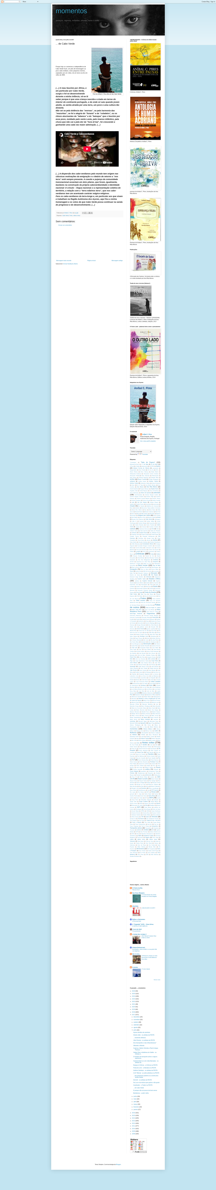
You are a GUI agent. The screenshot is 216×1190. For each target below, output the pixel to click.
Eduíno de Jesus (135, 575)
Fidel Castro (133, 594)
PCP (133, 760)
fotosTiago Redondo (136, 613)
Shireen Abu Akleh (149, 803)
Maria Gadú (152, 708)
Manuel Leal (155, 702)
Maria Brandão (156, 706)
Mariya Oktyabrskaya (135, 717)
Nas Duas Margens (138, 893)
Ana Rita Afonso (151, 487)
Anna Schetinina (154, 490)
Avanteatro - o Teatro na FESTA (142, 1085)
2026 (133, 991)
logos (138, 687)
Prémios (132, 773)
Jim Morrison (133, 653)
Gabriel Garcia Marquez (148, 619)
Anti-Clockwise (138, 494)
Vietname (132, 841)
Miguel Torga (151, 723)
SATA (151, 798)
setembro (137, 1025)
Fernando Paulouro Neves (145, 590)
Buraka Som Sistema (137, 519)
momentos (71, 11)
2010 (133, 1128)
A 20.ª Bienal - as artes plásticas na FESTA (146, 1073)
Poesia (158, 767)
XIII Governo (140, 849)
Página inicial (91, 260)
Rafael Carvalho (143, 779)
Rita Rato (141, 786)
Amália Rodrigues (153, 479)
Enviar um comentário (65, 225)
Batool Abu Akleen (137, 509)
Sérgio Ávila (133, 801)
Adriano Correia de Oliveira (141, 468)
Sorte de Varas (156, 809)
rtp (148, 790)
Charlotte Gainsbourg (148, 536)
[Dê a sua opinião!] (85, 213)
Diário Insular (143, 565)
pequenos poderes (144, 763)
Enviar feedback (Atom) (70, 264)
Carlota (138, 526)
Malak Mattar (147, 696)
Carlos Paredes (139, 525)
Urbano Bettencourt (155, 831)
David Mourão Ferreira (153, 557)
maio (135, 1099)
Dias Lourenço (136, 567)
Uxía (137, 833)
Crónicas (140, 554)
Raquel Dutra (133, 780)
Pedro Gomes (133, 761)
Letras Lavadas (155, 681)
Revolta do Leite (141, 784)
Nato (137, 738)
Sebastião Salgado (146, 799)
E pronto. (135, 967)
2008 (133, 1134)
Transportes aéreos (136, 828)
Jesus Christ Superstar (153, 651)
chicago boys (150, 538)
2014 (133, 1118)
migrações (143, 723)
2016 (133, 1113)
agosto (136, 1027)
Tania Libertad (156, 814)
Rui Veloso (141, 792)
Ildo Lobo (145, 640)
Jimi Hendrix (142, 653)
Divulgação (133, 569)
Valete (139, 835)
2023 (133, 999)
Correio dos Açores (153, 549)
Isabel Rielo (135, 645)
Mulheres (133, 732)
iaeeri (148, 638)
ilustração (143, 642)
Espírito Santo (141, 578)
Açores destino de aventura (141, 1032)
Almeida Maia (154, 477)
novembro (137, 1019)
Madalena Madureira (147, 693)
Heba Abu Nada (154, 634)
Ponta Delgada (134, 771)
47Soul (132, 466)
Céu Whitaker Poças (154, 532)
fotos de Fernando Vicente (148, 602)
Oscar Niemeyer (143, 750)
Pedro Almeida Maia (143, 760)
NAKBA (143, 734)
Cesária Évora (143, 532)
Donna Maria (154, 569)
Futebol (138, 619)
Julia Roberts (154, 666)
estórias (137, 581)
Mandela (134, 698)
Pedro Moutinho (144, 761)
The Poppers (133, 820)
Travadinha (148, 828)
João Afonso (151, 653)
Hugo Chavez (138, 638)
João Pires (142, 657)
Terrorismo (141, 818)
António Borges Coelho (151, 494)
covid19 (138, 551)
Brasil (158, 517)
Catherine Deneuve (144, 528)
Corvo (131, 551)
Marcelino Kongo (134, 706)
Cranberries (151, 551)
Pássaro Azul (136, 889)
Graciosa (132, 628)
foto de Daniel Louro (150, 596)
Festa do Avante (150, 592)
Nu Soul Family (134, 744)
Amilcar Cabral (153, 481)
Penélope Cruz (154, 761)
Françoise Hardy (145, 617)
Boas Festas (157, 515)
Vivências (132, 845)
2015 (133, 1115)
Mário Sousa (155, 715)
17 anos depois (146, 969)
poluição (156, 769)
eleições (145, 575)
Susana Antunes (136, 813)
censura (134, 532)
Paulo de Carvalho (141, 758)
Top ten (156, 824)
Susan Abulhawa (155, 811)
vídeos (132, 839)
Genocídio (140, 623)
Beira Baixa (152, 509)
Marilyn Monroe (136, 713)
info (159, 642)
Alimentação (155, 475)
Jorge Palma (154, 660)
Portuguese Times (153, 771)
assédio (132, 504)
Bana (131, 508)
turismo (139, 830)
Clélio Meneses (136, 544)
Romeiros (143, 788)
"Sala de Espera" (148, 462)
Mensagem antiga (117, 260)
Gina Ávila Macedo (153, 625)
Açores (158, 466)
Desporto (155, 561)
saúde (158, 797)
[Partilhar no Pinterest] (92, 213)
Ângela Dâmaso (144, 488)
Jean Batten (147, 649)
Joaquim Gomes (151, 657)
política (147, 769)
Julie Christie (144, 668)
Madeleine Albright (140, 694)
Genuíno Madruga (150, 623)
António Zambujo (136, 500)
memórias (132, 721)
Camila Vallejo (150, 521)
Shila (141, 803)
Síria (146, 805)
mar (157, 704)
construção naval (149, 547)
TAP (142, 816)
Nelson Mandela (156, 738)
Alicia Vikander (145, 475)
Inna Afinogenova (136, 643)
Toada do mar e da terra (153, 820)
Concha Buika (139, 547)
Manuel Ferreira (156, 700)
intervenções (147, 644)
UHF (137, 831)
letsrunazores (136, 683)
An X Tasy (140, 485)
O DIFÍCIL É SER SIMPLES (139, 926)
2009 (133, 1131)
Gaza (147, 621)
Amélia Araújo (142, 481)
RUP (147, 792)
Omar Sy (134, 748)
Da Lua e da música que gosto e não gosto (146, 1082)
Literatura (143, 685)
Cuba (152, 554)
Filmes (151, 594)
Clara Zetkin (133, 542)
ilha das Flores (155, 640)
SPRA (142, 811)
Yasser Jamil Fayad (153, 850)
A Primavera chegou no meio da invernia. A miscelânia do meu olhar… (149, 957)
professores (148, 775)
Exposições (144, 584)
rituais (147, 786)
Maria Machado (140, 710)
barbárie (137, 508)
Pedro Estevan (155, 760)
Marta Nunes (133, 719)
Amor (133, 485)
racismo (152, 777)
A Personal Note (136, 921)
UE (153, 830)
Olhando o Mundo (138, 1045)
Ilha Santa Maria (134, 642)
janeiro (136, 1109)
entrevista (149, 576)
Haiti (145, 632)
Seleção (156, 799)
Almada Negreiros (144, 477)
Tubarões (156, 828)
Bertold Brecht (139, 511)
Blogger (118, 1164)
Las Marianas (155, 676)
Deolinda (155, 559)
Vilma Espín (140, 841)
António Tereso (156, 498)
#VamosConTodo (134, 464)
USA (133, 833)
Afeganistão (133, 470)
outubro (136, 1022)
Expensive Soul (134, 584)
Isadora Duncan (156, 645)
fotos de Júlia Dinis (148, 605)
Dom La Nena (145, 569)
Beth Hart (157, 511)
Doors (131, 571)
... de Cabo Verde (138, 1088)
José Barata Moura (146, 662)
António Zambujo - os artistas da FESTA (145, 1070)
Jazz (140, 649)
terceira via (133, 818)
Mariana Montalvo (134, 711)
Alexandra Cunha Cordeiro (151, 473)
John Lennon (151, 659)
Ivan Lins (134, 647)
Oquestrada (153, 748)
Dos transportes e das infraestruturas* (144, 1043)
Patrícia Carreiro (150, 756)
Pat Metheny (140, 756)
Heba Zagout (133, 636)
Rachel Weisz (143, 777)
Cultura (158, 554)
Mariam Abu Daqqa (152, 710)
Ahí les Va (150, 470)
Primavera (150, 773)
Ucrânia (146, 830)
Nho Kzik (134, 740)
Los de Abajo (146, 687)
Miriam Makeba (154, 727)
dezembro (137, 1017)
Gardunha (141, 621)
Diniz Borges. (155, 567)
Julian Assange (134, 668)
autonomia (156, 504)
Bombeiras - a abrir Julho (141, 1093)
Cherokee (140, 538)
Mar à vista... (136, 954)
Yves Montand (134, 852)
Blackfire (152, 513)
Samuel (156, 794)
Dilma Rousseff (146, 567)
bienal (133, 513)
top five (150, 824)
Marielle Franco (146, 711)
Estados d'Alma (154, 579)
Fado (151, 584)
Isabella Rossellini (145, 645)
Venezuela (140, 837)
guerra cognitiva (151, 628)
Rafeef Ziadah (155, 778)
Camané (141, 521)
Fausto (151, 588)
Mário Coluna (135, 715)
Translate (145, 454)
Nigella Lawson (152, 740)
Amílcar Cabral (134, 483)
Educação (154, 573)
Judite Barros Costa (143, 666)
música (134, 734)
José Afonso (133, 662)
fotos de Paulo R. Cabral (153, 607)
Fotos (71, 215)
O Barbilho (144, 744)
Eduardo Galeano (143, 573)
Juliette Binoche (154, 668)
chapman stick (135, 534)
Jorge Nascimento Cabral (142, 660)
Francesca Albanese (135, 615)
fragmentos (151, 613)
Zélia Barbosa (154, 854)
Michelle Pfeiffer (134, 723)
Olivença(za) (157, 746)
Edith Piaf (132, 573)
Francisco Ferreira (134, 617)
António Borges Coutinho (137, 496)
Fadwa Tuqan (140, 586)
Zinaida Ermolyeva (135, 856)
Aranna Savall (146, 500)
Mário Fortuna (145, 715)
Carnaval (144, 526)
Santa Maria (151, 795)
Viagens (147, 837)
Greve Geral (140, 628)
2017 (133, 1014)
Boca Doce (143, 517)
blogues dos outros (144, 515)
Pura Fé (134, 777)
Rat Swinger (152, 780)
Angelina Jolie (133, 490)
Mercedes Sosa (154, 721)
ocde (151, 744)
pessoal (153, 763)
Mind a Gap (143, 727)
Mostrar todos (157, 979)
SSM (148, 811)
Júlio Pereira (133, 670)
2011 (133, 1126)
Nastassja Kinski (134, 736)
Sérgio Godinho (143, 801)
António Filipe (150, 496)
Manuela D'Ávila (134, 704)
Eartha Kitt (138, 571)
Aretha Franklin (156, 500)
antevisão (156, 492)
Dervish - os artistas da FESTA (142, 1080)
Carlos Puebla (150, 525)
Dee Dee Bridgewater (144, 559)
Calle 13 (134, 521)
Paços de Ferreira (140, 754)
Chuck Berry (141, 540)
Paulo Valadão (152, 758)
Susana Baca (146, 813)
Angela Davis (154, 488)
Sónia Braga (147, 809)
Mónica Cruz (148, 730)
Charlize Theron (134, 536)
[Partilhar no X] (87, 213)
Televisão (154, 816)
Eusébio (148, 582)
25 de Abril (154, 464)
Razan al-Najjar (140, 782)
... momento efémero (139, 1037)
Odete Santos (133, 746)
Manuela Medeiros (147, 704)
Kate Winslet (152, 670)
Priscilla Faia (139, 775)
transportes (155, 826)
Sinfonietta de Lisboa (137, 805)
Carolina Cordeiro (153, 526)
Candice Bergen (142, 523)
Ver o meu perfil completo (148, 441)
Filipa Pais (143, 594)
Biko (138, 513)
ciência (148, 540)
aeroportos (155, 468)
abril (135, 1101)
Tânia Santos (135, 816)
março (136, 1104)
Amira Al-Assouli (156, 483)
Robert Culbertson (155, 786)
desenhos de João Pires (143, 561)
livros (150, 685)
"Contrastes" (133, 462)
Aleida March (154, 471)
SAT (146, 797)
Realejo (148, 782)
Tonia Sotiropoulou (140, 824)
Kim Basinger (147, 672)
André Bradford (134, 488)
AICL (157, 470)
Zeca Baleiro (151, 852)
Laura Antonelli (134, 677)
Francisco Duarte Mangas (151, 615)
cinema (155, 540)
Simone (158, 803)
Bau (145, 509)
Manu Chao (147, 700)
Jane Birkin (155, 647)
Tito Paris (141, 820)
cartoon (132, 529)
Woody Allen (152, 846)
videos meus (76, 215)
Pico (154, 765)
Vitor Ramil (149, 843)
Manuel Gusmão (145, 702)
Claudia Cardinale (143, 542)
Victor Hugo (155, 837)
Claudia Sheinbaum (155, 542)
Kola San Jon (156, 672)
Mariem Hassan (156, 711)
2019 (133, 1009)
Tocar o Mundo (136, 822)
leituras (138, 679)
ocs (156, 744)
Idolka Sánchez (156, 638)
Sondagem (139, 809)
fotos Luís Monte (149, 609)
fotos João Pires (137, 609)
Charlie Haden (155, 534)
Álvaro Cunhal (142, 479)
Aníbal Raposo (143, 490)
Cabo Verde (65, 215)
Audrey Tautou (140, 504)
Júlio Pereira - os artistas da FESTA (144, 1040)
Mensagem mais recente (63, 260)
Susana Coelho (156, 813)
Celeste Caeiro (134, 530)
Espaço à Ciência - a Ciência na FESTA (145, 1065)
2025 (133, 993)
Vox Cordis (152, 845)
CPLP (144, 551)
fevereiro (136, 1107)
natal (142, 736)
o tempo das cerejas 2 (139, 934)
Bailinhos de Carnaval (153, 506)
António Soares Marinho (143, 498)
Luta (137, 693)
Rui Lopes (133, 792)
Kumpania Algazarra (144, 674)
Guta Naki (153, 630)
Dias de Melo (156, 565)
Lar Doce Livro (145, 676)
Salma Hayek (148, 794)
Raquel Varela (143, 780)
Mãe (159, 694)
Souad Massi (135, 811)
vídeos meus (153, 839)
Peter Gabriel (140, 765)
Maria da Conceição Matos (139, 708)
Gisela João (133, 626)
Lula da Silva (150, 691)
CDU (152, 528)
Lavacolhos (143, 677)
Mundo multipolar (155, 732)
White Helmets (141, 846)
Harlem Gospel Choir (141, 634)
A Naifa (138, 466)
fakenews (148, 586)
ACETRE (151, 466)
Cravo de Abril (137, 929)
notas (137, 742)
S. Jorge (139, 794)
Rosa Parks (133, 790)
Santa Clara (143, 795)
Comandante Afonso (147, 544)
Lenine (152, 679)
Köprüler (134, 674)
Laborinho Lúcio (134, 676)
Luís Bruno (149, 689)
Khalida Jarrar (138, 672)
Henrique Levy (144, 636)
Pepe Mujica (133, 763)
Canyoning (152, 523)
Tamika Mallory (147, 814)
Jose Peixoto (152, 664)
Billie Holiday (144, 513)
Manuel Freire (135, 702)
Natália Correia (150, 736)
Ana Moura (140, 487)
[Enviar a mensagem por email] (83, 213)
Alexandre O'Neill (134, 475)
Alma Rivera (133, 477)
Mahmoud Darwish (137, 696)
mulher (156, 730)
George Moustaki (141, 625)
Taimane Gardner (136, 814)
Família (155, 586)
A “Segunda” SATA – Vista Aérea (142, 924)
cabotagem (157, 519)
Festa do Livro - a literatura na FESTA (144, 1068)
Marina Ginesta (146, 713)
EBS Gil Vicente (147, 571)
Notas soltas (148, 742)
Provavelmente (136, 931)
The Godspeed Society (152, 818)
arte (133, 502)
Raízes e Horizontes (138, 919)
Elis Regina (154, 575)
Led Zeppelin (151, 677)
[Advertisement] (89, 243)
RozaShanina (141, 790)
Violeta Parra (139, 843)
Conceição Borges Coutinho (144, 545)
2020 (133, 1007)
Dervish (132, 561)
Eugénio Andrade (147, 581)
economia (156, 571)
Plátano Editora (149, 767)
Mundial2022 (145, 732)
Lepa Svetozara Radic (142, 681)
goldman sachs (144, 626)
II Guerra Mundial (136, 640)
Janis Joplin (133, 649)
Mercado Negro (142, 721)
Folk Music (139, 596)
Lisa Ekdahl (153, 683)
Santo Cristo (139, 797)
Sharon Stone (133, 803)
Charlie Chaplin (145, 534)
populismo (143, 771)
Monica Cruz (139, 730)
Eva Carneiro (155, 582)
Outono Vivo (140, 752)
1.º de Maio (145, 464)
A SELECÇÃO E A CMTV (148, 908)
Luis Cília (141, 691)
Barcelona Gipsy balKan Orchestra (151, 508)
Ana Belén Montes (150, 485)
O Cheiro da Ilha (137, 888)
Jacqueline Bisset (145, 647)
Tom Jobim (147, 822)
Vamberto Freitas (148, 835)
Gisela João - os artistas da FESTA (143, 1035)
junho (135, 1096)
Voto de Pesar (142, 845)
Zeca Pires (141, 854)
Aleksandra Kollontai (135, 473)
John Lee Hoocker (140, 659)
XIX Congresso (151, 848)
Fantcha (132, 588)
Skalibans (152, 805)
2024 (133, 996)
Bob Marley (135, 517)
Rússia (153, 792)
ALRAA (132, 479)
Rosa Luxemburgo (154, 788)
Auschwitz (148, 504)
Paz (159, 758)
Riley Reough (133, 786)
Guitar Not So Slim (144, 630)
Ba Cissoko (141, 506)
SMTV (139, 807)
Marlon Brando (154, 717)
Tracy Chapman (134, 826)
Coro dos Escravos (141, 549)
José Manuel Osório (141, 664)
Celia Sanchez (144, 530)
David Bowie (141, 557)
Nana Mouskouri (153, 734)
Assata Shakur (154, 502)
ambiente (132, 481)
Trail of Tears (145, 826)
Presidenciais (141, 773)
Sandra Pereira (134, 795)
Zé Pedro (142, 852)
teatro (147, 816)
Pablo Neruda (150, 752)
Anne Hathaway (134, 492)
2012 (133, 1123)
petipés (148, 765)
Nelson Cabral (145, 738)
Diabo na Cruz (147, 563)
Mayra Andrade (145, 719)
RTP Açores (154, 790)
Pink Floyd (139, 767)
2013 (133, 1121)
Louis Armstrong (156, 687)
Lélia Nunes (145, 679)
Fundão (132, 619)
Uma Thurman (144, 831)
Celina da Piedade (155, 530)
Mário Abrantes (156, 713)
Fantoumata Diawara (141, 588)
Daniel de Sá (150, 556)
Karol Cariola (142, 670)
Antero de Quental (146, 492)
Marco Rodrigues (145, 706)
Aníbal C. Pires (147, 434)
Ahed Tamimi (142, 470)
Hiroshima (153, 636)
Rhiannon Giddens (153, 784)
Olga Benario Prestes (146, 746)
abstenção (144, 466)
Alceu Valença (144, 471)
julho (135, 1030)
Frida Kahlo (155, 617)
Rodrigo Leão (135, 788)
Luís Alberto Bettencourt (138, 689)
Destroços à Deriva (135, 563)
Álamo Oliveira (134, 471)
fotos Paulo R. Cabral (152, 611)
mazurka (156, 719)
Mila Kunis (147, 725)
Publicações (157, 775)
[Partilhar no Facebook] (89, 213)
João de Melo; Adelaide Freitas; (146, 655)
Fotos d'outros (140, 600)
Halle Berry (152, 632)
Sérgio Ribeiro (154, 801)
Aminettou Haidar (145, 483)
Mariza (145, 717)
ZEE (147, 854)
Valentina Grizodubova (147, 833)
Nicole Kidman (142, 740)
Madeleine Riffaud (151, 694)
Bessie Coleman (149, 511)
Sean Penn (135, 799)
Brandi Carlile (151, 517)
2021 (133, 1004)
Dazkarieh (132, 559)
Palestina (151, 754)
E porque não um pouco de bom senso (145, 1090)
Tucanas (132, 830)
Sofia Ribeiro (147, 807)
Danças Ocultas (137, 556)
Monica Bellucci (147, 729)
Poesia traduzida (137, 769)
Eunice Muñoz (139, 582)
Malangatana (156, 696)
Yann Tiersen (142, 850)
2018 (133, 1012)
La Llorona (155, 674)
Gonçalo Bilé (154, 626)
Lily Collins (145, 683)
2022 (133, 1001)
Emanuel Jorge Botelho (136, 576)
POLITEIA (135, 906)
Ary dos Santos (142, 502)
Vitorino (156, 843)
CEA (157, 528)
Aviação (132, 506)
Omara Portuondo (143, 748)
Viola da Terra (149, 841)
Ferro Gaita (139, 592)
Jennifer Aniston (140, 651)
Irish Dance (157, 643)
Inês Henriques (152, 642)
